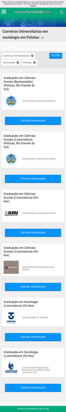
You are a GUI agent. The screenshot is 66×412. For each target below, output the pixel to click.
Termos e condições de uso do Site (33, 409)
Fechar (33, 6)
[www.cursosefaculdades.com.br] (33, 12)
